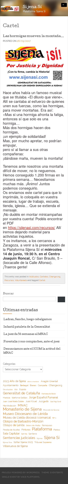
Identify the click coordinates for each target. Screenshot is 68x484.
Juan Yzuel (31, 401)
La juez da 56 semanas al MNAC (25, 334)
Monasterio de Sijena (22, 409)
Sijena (39, 438)
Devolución (8, 389)
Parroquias (47, 425)
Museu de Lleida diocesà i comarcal (27, 417)
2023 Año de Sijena (14, 381)
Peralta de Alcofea (11, 430)
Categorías (9, 363)
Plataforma (42, 429)
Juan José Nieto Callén (13, 401)
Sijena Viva (7, 442)
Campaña (42, 385)
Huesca (6, 397)
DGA (16, 389)
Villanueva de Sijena (15, 446)
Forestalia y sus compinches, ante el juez (31, 342)
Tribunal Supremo (42, 442)
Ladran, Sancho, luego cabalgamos (27, 319)
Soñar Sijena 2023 (23, 442)
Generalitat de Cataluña (21, 393)
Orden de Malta (33, 425)
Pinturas (25, 429)
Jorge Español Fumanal (43, 397)
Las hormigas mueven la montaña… (33, 36)
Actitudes (34, 276)
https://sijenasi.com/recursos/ (31, 227)
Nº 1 (54, 418)
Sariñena (33, 434)
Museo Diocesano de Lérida (25, 413)
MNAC (23, 405)
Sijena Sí (51, 437)
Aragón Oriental (49, 381)
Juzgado (43, 401)
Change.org (54, 276)
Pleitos (56, 430)
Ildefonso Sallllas (19, 397)
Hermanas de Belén (49, 394)
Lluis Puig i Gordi (55, 402)
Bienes (33, 385)
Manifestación (9, 406)
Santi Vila (24, 434)
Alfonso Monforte (33, 381)
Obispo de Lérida (13, 425)
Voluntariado (21, 280)
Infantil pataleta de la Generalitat (26, 327)
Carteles (44, 276)
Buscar (8, 293)
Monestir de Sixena (51, 410)
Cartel (42, 280)
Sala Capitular (11, 433)
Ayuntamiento (10, 385)
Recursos (9, 280)
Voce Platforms (30, 477)
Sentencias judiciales (19, 438)
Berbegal (24, 385)
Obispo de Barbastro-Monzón (23, 421)
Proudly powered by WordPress (21, 472)
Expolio (22, 389)
